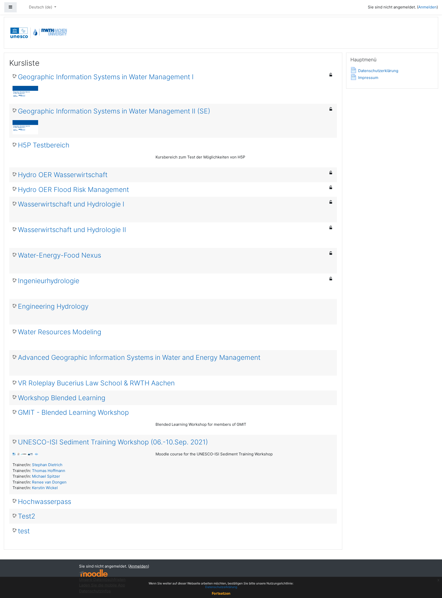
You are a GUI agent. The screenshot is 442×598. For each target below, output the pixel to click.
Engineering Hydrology (53, 306)
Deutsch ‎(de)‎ (41, 7)
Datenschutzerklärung (221, 587)
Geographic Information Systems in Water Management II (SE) (114, 111)
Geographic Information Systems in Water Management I (106, 77)
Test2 (26, 516)
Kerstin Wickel (45, 487)
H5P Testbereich (43, 145)
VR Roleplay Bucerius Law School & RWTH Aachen (96, 383)
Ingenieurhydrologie (48, 281)
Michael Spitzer (46, 476)
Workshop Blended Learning (61, 398)
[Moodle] (93, 573)
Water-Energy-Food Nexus (59, 255)
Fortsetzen (221, 593)
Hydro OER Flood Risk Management (73, 189)
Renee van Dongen (49, 482)
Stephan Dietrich (47, 464)
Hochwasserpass (44, 501)
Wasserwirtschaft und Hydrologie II (72, 230)
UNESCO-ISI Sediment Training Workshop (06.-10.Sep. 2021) (113, 442)
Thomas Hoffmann (48, 470)
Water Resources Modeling (59, 332)
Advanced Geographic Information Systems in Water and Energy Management (139, 357)
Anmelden (427, 7)
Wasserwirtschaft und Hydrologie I (71, 204)
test (24, 531)
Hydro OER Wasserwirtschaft (62, 175)
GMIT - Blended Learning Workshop (73, 412)
